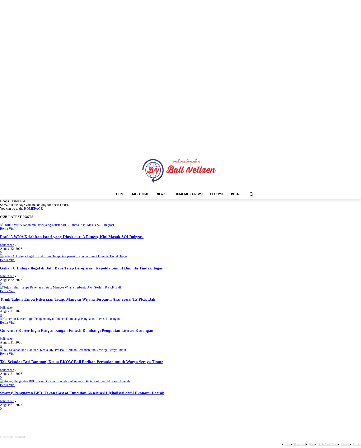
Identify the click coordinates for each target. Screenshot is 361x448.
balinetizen (7, 245)
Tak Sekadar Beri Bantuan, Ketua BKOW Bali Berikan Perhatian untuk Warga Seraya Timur (81, 362)
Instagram (51, 420)
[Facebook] (4, 420)
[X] (70, 420)
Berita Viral (7, 228)
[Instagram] (36, 420)
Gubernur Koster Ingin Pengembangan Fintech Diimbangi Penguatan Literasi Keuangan (76, 330)
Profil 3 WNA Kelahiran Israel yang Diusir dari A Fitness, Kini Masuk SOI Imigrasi (72, 237)
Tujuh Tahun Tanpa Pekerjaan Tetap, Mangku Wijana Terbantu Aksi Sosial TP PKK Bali (77, 299)
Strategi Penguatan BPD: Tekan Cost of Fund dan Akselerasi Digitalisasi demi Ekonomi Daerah (82, 393)
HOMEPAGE (33, 208)
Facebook (18, 420)
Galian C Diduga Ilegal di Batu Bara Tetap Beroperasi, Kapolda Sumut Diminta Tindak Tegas (81, 268)
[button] (251, 194)
